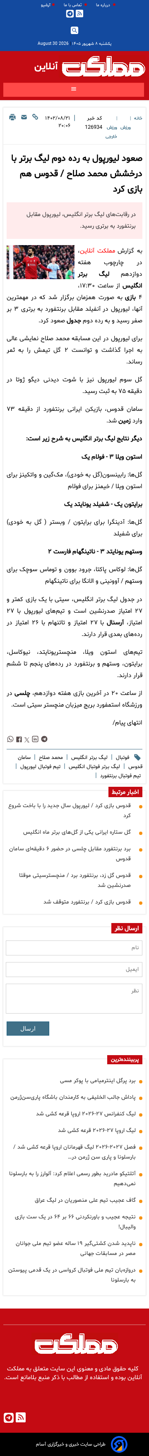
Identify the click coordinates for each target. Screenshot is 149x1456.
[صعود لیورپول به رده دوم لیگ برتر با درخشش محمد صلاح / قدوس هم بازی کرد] (40, 262)
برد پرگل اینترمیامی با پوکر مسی (98, 1081)
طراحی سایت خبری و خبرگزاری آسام (71, 1444)
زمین (124, 421)
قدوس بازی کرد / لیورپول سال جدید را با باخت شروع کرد (69, 811)
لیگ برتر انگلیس (89, 757)
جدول (74, 321)
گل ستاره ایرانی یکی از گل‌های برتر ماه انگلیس (77, 832)
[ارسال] (24, 127)
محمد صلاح (50, 757)
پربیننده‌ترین (125, 1059)
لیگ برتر (104, 439)
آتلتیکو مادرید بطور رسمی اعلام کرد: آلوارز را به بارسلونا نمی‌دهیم (72, 1179)
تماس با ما (73, 5)
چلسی (22, 693)
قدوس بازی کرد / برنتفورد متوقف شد (87, 902)
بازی (130, 297)
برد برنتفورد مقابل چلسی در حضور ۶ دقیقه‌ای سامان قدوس (70, 854)
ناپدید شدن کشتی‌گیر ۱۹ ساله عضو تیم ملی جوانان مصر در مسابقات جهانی (76, 1248)
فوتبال (121, 757)
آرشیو (45, 5)
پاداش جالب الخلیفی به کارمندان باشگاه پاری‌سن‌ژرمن (73, 1097)
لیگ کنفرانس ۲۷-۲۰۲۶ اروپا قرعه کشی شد (86, 1114)
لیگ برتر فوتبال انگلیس (93, 767)
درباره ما (103, 5)
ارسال (28, 1028)
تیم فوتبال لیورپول (39, 767)
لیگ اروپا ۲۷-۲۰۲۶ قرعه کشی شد (97, 1130)
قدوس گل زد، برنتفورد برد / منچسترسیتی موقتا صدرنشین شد (75, 880)
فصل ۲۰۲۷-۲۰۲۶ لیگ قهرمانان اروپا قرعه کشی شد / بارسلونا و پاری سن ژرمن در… (74, 1152)
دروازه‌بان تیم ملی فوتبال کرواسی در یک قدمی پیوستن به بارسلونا (72, 1275)
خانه (138, 118)
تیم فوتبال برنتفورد (120, 776)
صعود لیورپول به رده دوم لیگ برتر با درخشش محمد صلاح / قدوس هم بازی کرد (76, 174)
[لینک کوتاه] (35, 127)
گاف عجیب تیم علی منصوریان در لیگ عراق (85, 1200)
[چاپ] (12, 127)
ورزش (125, 128)
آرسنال (115, 623)
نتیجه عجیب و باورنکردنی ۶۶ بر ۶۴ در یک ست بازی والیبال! (75, 1222)
